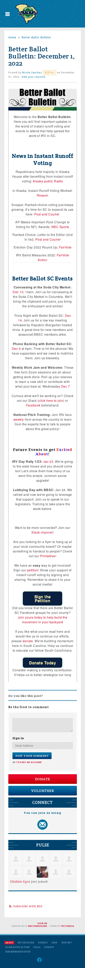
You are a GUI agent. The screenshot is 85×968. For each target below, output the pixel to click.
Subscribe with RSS (27, 906)
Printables (47, 556)
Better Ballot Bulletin (36, 37)
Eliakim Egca (20, 881)
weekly (18, 419)
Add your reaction (33, 76)
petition (32, 570)
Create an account (29, 762)
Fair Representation (18, 951)
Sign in (42, 923)
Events (43, 942)
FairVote (65, 247)
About (9, 942)
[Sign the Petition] (42, 598)
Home (12, 37)
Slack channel (42, 532)
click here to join (51, 400)
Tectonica (67, 926)
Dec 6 (16, 348)
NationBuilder (37, 926)
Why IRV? (66, 942)
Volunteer (42, 790)
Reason (42, 195)
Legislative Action (17, 947)
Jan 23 (48, 461)
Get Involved (25, 942)
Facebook (33, 405)
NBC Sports (60, 226)
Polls (37, 947)
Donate (42, 779)
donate (28, 641)
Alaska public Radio (48, 181)
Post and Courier (47, 214)
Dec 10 (18, 292)
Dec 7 (65, 386)
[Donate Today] (42, 663)
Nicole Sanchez (32, 72)
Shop (55, 942)
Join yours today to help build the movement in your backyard (42, 619)
